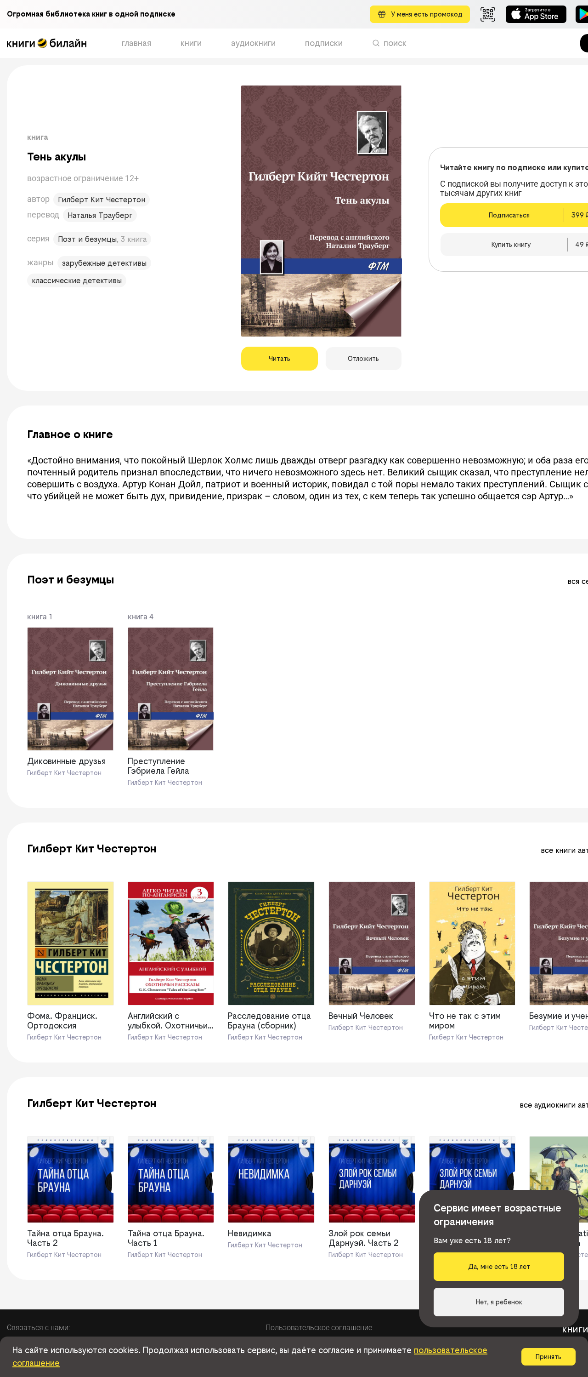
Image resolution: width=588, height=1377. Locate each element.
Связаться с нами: (38, 1327)
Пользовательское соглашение (319, 1327)
